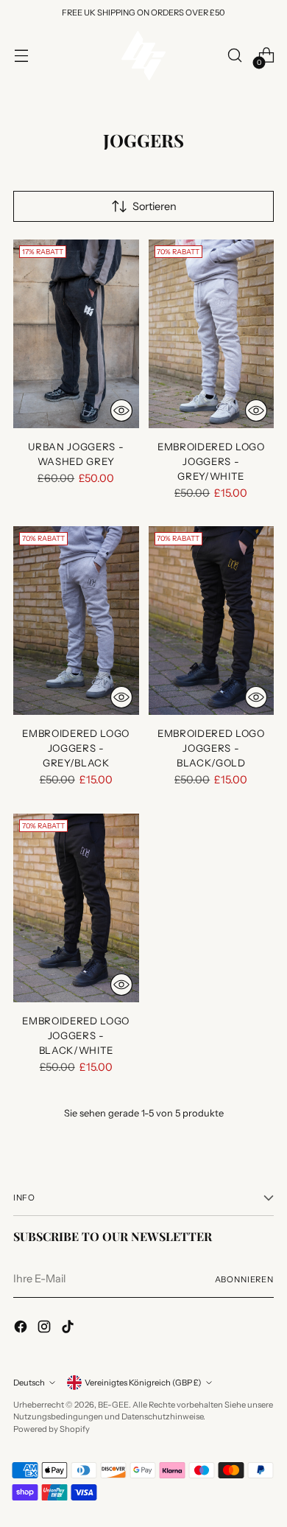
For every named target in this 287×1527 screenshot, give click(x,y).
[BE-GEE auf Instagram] (45, 1329)
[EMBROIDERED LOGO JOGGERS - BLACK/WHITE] (76, 908)
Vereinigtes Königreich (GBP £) (143, 1382)
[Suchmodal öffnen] (234, 56)
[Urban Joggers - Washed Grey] (76, 334)
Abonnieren (244, 1279)
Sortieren (154, 206)
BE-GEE (113, 1405)
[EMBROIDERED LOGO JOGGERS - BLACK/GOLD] (211, 620)
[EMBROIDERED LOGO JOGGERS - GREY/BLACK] (76, 620)
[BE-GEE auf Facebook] (22, 1329)
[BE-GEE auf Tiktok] (69, 1329)
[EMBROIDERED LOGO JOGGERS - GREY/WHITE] (211, 334)
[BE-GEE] (143, 55)
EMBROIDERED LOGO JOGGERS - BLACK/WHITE (76, 1035)
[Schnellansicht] (121, 410)
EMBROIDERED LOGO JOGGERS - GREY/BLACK (76, 748)
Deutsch (29, 1382)
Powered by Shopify (51, 1429)
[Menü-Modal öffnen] (21, 56)
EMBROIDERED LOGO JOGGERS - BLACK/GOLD (211, 748)
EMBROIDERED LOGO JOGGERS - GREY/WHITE (211, 461)
